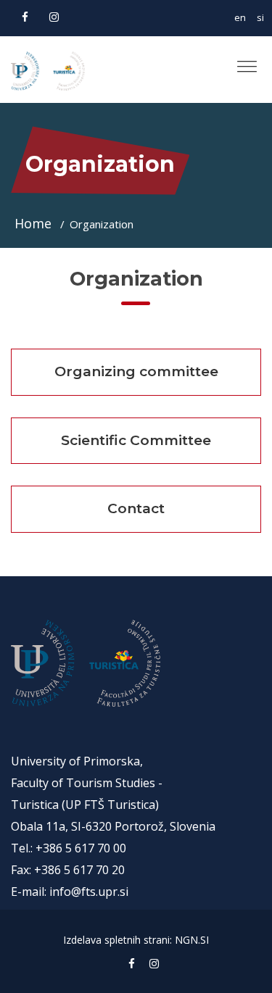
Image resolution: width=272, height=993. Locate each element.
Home (35, 223)
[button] (241, 60)
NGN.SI (192, 940)
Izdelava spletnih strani (116, 940)
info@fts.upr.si (88, 891)
